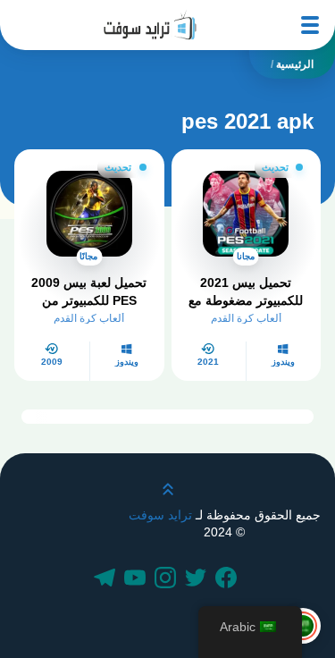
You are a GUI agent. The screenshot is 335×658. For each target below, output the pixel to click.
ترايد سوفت (160, 515)
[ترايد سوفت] (150, 25)
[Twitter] (198, 579)
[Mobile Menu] (310, 25)
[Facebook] (228, 579)
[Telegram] (107, 579)
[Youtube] (137, 579)
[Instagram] (168, 579)
